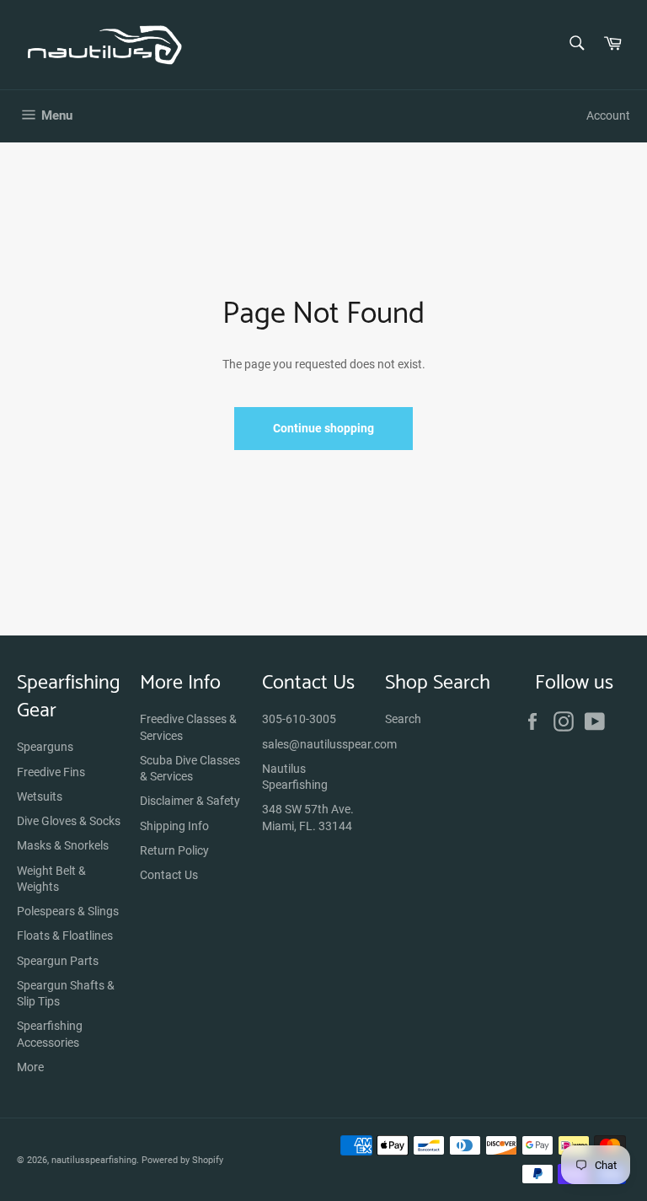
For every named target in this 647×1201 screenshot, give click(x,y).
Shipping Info (174, 826)
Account (608, 115)
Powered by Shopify (182, 1160)
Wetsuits (39, 796)
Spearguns (45, 746)
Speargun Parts (58, 961)
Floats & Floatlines (65, 935)
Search (403, 719)
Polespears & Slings (68, 911)
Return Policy (174, 850)
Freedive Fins (51, 772)
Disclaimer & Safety (190, 800)
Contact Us (169, 875)
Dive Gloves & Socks (68, 821)
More (30, 1067)
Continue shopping (323, 428)
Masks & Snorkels (63, 845)
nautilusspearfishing (93, 1160)
